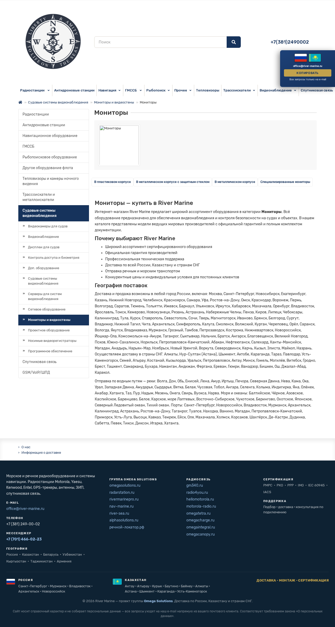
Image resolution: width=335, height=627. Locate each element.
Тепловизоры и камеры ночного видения (51, 181)
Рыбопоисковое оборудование (50, 157)
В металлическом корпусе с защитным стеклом (172, 182)
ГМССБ (131, 90)
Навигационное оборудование (50, 136)
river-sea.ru (119, 513)
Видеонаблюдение (276, 90)
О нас (25, 447)
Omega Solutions (158, 601)
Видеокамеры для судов (48, 226)
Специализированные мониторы (285, 182)
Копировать (308, 73)
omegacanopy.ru (200, 534)
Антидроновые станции (74, 90)
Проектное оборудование (49, 330)
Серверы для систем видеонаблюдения (45, 296)
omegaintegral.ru (200, 527)
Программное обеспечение (50, 351)
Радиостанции (32, 90)
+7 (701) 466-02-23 (24, 539)
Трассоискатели (237, 90)
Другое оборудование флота (48, 168)
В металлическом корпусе (235, 182)
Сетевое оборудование (46, 309)
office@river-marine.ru (25, 509)
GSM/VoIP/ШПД (36, 372)
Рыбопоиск (155, 90)
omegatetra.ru (198, 513)
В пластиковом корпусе (112, 182)
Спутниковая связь (40, 362)
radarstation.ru (121, 492)
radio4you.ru (197, 492)
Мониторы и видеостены (114, 102)
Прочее (180, 90)
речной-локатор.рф (126, 527)
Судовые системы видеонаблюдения (58, 102)
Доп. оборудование (43, 268)
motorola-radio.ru (201, 506)
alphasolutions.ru (123, 520)
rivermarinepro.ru (123, 499)
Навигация (107, 90)
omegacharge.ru (200, 520)
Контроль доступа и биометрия (53, 258)
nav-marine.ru (121, 506)
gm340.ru (194, 485)
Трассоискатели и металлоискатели (39, 197)
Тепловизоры (207, 90)
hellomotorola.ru (200, 499)
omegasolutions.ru (124, 485)
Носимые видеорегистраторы (52, 341)
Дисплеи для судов (43, 247)
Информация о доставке (41, 453)
